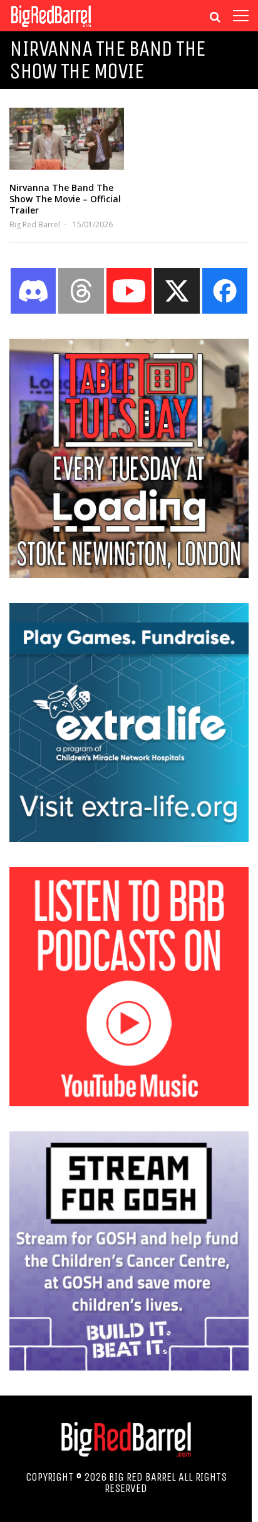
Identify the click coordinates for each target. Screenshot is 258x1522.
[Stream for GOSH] (129, 1367)
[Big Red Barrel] (51, 28)
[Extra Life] (129, 838)
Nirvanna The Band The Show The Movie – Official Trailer (65, 199)
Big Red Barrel (34, 224)
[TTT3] (129, 574)
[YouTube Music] (129, 1102)
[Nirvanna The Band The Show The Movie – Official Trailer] (66, 139)
